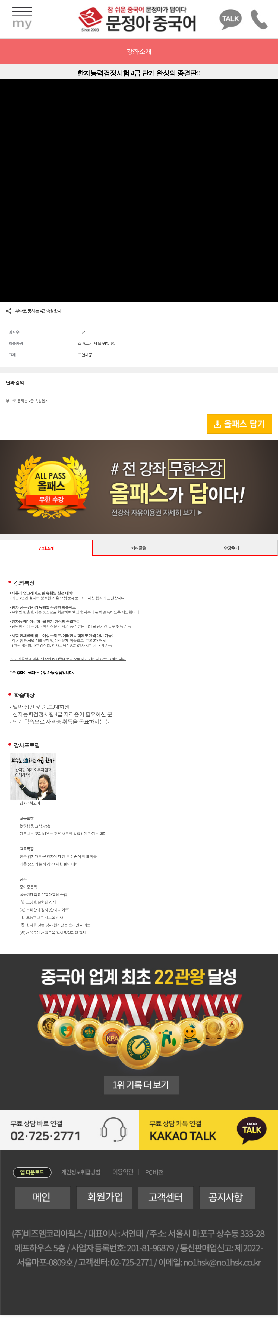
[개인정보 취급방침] (81, 1171)
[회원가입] (102, 1198)
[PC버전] (154, 1172)
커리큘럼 (138, 547)
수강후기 (231, 547)
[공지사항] (225, 1198)
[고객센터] (163, 1198)
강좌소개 (46, 548)
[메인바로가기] (35, 1198)
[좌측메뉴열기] (22, 18)
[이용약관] (123, 1171)
